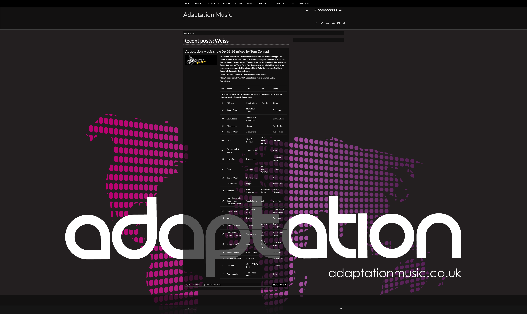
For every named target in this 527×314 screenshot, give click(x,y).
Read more (279, 284)
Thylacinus (280, 3)
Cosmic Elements (244, 3)
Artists (227, 3)
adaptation (211, 285)
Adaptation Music (207, 14)
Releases (199, 3)
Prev (315, 10)
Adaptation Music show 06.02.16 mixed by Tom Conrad (227, 51)
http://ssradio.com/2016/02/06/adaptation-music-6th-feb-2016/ (247, 78)
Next (306, 10)
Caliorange (263, 3)
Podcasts (213, 3)
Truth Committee (300, 3)
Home (188, 3)
